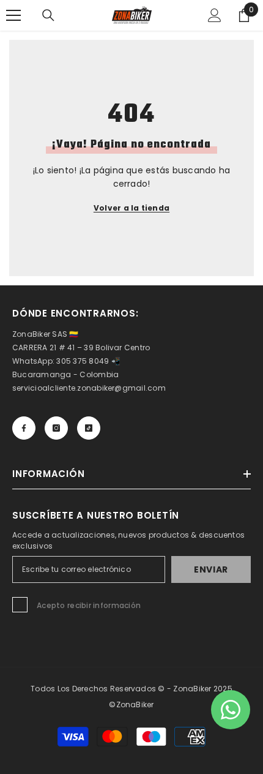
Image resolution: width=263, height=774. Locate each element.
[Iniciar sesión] (214, 15)
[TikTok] (88, 428)
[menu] (13, 15)
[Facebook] (23, 428)
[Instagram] (56, 428)
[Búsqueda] (48, 15)
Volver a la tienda (131, 208)
